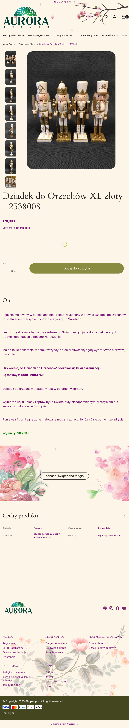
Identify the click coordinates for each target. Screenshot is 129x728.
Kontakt (50, 676)
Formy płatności (98, 643)
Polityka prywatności (15, 672)
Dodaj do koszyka (77, 268)
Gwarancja (9, 656)
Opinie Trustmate (55, 681)
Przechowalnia (54, 652)
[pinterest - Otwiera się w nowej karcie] (105, 608)
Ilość (5, 263)
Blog (48, 686)
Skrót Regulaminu (13, 647)
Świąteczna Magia (27, 44)
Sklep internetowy (63, 724)
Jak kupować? (11, 684)
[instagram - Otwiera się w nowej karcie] (111, 608)
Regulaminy (9, 643)
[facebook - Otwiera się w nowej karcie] (117, 608)
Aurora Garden (9, 44)
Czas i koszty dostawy (102, 647)
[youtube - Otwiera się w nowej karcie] (124, 608)
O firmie (50, 672)
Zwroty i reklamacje (14, 652)
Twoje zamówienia (56, 643)
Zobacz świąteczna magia (64, 476)
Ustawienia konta (55, 647)
